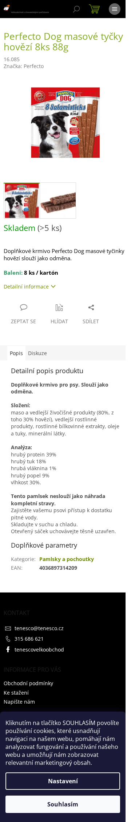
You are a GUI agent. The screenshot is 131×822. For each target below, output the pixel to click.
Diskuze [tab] (37, 353)
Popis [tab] (16, 353)
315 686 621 (29, 638)
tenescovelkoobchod (39, 649)
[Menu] (114, 9)
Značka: (24, 66)
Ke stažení (16, 692)
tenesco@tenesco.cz (39, 628)
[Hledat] (76, 9)
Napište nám (19, 701)
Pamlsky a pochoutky (66, 559)
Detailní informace (26, 286)
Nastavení (63, 781)
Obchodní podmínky (28, 683)
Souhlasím (62, 804)
